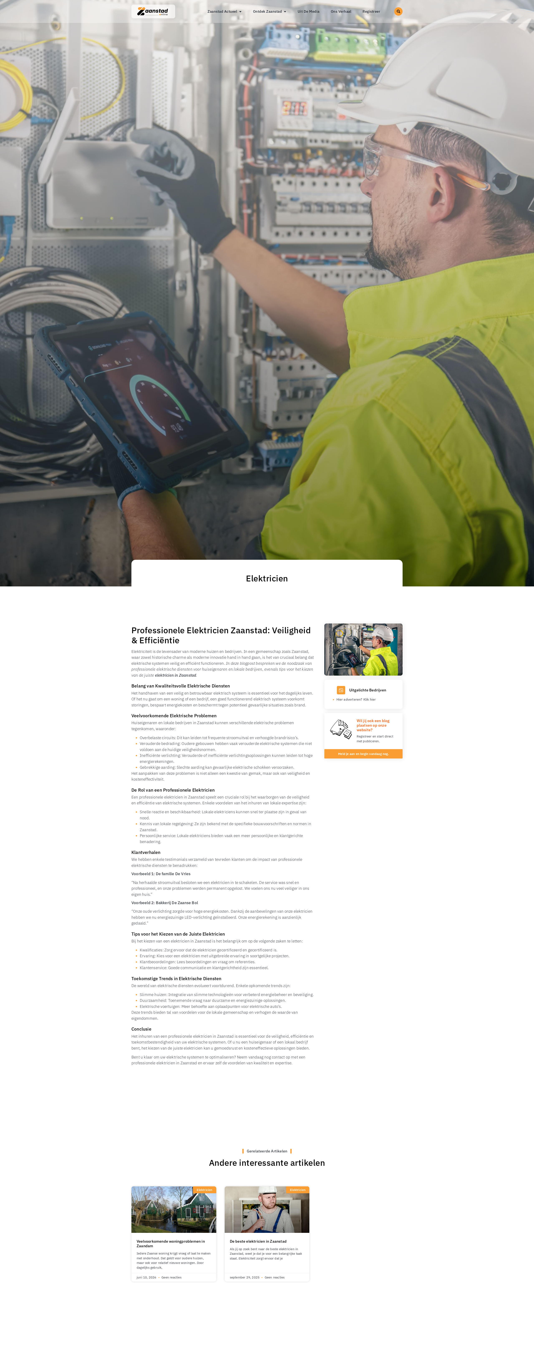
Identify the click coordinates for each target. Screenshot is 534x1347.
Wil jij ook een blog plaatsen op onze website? (373, 725)
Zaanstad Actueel (222, 11)
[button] (398, 11)
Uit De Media (309, 11)
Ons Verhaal (341, 11)
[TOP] (24, 1303)
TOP (15, 1303)
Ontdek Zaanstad (267, 11)
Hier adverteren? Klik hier (356, 699)
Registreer (371, 11)
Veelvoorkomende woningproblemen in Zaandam (171, 1243)
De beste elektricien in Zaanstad (258, 1241)
